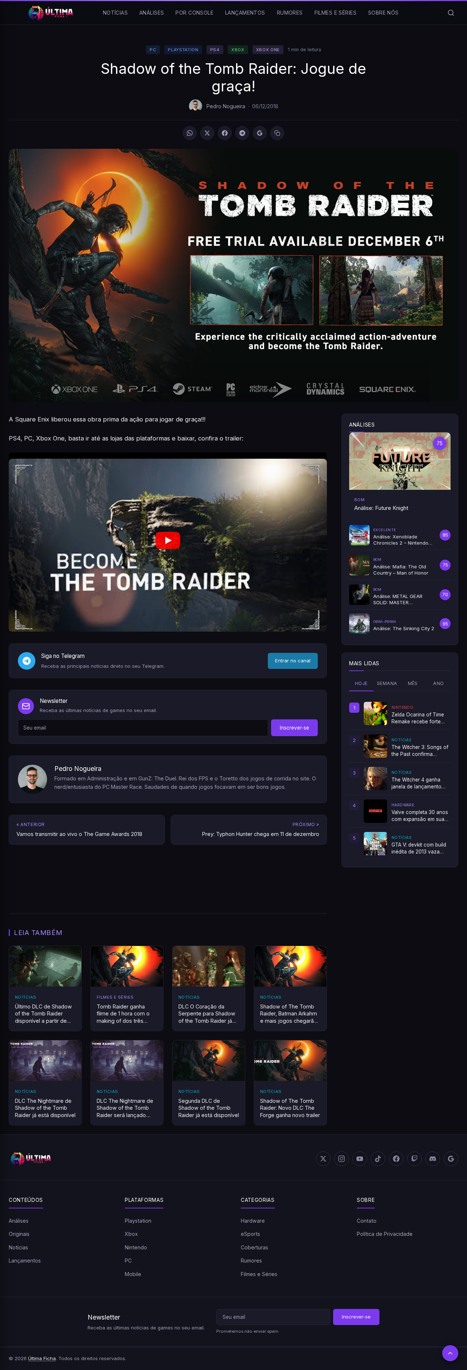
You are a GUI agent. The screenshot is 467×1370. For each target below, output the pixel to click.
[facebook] (396, 1158)
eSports (250, 1234)
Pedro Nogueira (226, 106)
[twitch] (414, 1158)
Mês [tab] (413, 683)
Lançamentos (245, 13)
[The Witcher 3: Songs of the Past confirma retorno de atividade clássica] (375, 746)
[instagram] (341, 1158)
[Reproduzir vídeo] (167, 542)
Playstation (183, 49)
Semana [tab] (387, 683)
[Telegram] (242, 133)
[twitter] (323, 1158)
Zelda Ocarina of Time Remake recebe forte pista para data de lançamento (417, 718)
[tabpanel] (400, 778)
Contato (367, 1221)
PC (153, 49)
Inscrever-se (294, 728)
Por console (194, 13)
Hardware (253, 1221)
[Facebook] (225, 133)
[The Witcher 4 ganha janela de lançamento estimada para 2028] (375, 778)
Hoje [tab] (361, 683)
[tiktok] (378, 1158)
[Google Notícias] (451, 1158)
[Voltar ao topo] (450, 1353)
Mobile (133, 1274)
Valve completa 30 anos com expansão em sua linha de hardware (419, 815)
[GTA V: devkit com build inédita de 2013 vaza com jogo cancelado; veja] (375, 843)
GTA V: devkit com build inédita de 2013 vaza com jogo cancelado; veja (418, 848)
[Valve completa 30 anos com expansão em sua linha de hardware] (375, 811)
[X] (207, 133)
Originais (19, 1234)
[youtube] (359, 1158)
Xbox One (268, 49)
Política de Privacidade (385, 1234)
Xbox (237, 49)
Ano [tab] (438, 683)
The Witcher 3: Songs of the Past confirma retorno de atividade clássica (419, 750)
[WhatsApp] (190, 133)
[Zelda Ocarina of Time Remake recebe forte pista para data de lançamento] (375, 713)
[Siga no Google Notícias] (260, 133)
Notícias (115, 13)
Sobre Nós (383, 13)
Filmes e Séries (335, 13)
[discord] (432, 1158)
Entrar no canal (292, 660)
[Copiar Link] (277, 133)
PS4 (215, 49)
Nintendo (136, 1247)
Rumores (290, 13)
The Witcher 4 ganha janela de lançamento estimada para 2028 (416, 783)
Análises (151, 13)
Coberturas (254, 1247)
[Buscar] (451, 12)
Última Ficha (42, 1358)
